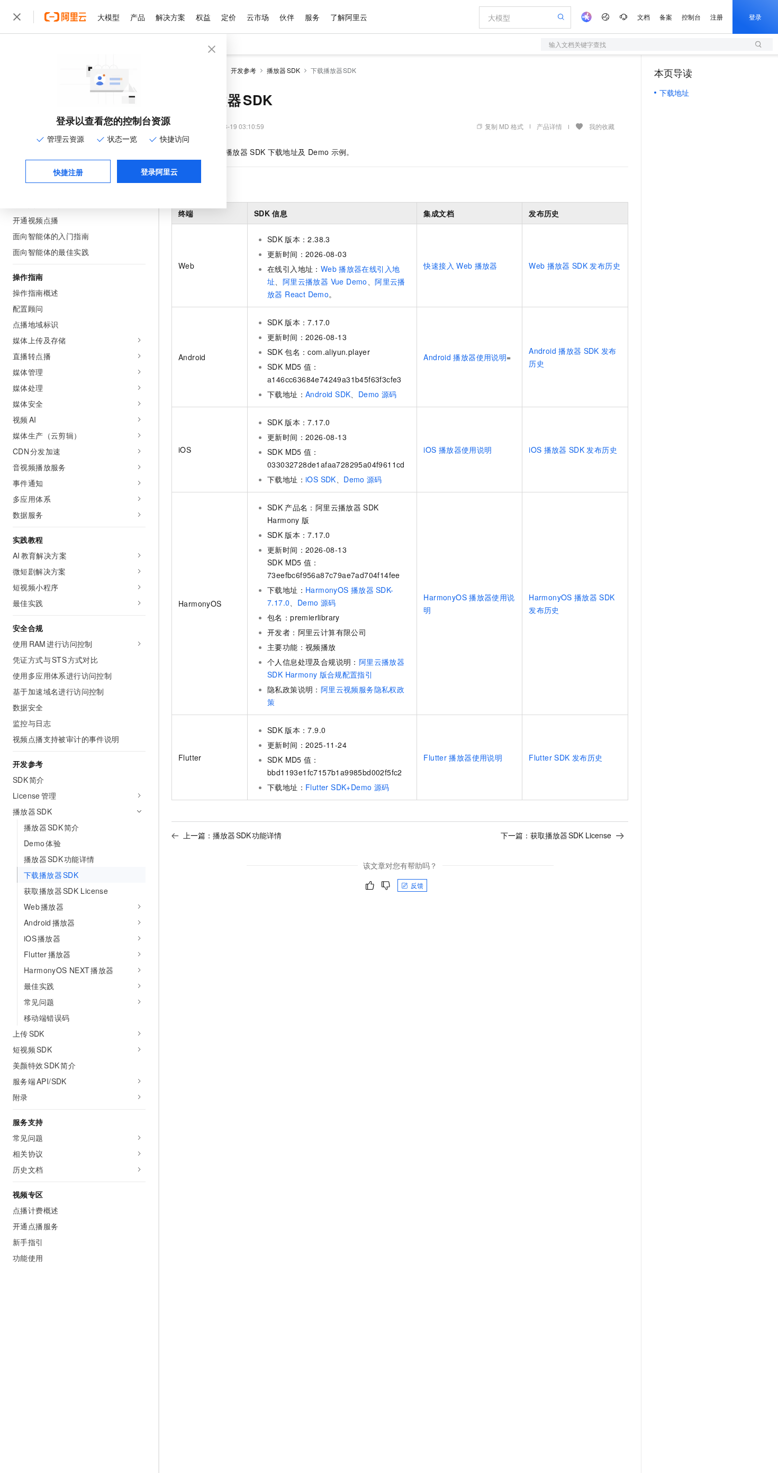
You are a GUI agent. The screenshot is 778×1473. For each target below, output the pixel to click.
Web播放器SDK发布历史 (574, 265)
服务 (312, 17)
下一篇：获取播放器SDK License (556, 835)
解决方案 (170, 17)
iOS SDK (320, 479)
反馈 (417, 885)
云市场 (258, 17)
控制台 (691, 16)
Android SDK (327, 394)
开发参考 (243, 70)
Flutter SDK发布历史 (565, 757)
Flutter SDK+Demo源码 (347, 787)
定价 (228, 17)
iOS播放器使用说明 (457, 449)
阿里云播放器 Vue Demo (325, 281)
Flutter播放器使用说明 (462, 757)
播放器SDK (283, 70)
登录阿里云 (159, 171)
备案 (665, 16)
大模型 (108, 17)
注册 (716, 16)
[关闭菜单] (17, 17)
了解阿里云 (348, 17)
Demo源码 (377, 394)
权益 (203, 17)
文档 (643, 16)
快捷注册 (68, 172)
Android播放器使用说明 (464, 357)
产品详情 (549, 126)
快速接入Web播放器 (460, 265)
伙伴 (286, 17)
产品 (137, 17)
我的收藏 (601, 126)
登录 (755, 16)
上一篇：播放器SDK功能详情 (232, 835)
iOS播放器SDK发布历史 (573, 449)
